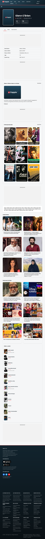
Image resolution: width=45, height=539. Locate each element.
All (5, 29)
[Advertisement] (22, 40)
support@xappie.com (6, 477)
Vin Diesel (24, 511)
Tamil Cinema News (6, 510)
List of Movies (25, 522)
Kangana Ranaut (37, 508)
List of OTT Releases (26, 521)
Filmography (14, 29)
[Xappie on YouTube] (9, 474)
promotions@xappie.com (7, 476)
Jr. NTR (24, 506)
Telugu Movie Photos (26, 496)
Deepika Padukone (37, 512)
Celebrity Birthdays (26, 527)
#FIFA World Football (37, 521)
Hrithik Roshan (25, 509)
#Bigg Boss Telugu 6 (37, 522)
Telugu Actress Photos (6, 496)
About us (34, 534)
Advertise (24, 537)
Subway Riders (34, 180)
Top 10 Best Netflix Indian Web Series (31, 339)
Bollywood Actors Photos (17, 495)
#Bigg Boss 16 (36, 523)
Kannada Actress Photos (7, 499)
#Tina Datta (36, 526)
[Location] (16, 3)
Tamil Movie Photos (26, 497)
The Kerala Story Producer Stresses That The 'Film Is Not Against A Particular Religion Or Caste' (32, 275)
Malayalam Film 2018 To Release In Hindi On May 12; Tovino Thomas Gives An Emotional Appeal (32, 254)
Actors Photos (16, 493)
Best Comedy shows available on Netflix (12, 339)
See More (39, 83)
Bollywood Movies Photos (27, 495)
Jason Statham (26, 513)
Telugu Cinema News (6, 508)
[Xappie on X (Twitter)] (6, 474)
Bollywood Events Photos (38, 495)
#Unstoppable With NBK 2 (38, 528)
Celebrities (25, 519)
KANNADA (11, 3)
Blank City (10, 161)
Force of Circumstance (21, 180)
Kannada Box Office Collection (16, 513)
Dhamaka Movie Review (17, 523)
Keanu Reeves (25, 512)
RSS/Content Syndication (27, 534)
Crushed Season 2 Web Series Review (7, 524)
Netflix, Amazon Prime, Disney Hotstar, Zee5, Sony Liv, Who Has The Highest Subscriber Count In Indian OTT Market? (32, 299)
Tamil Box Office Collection (15, 511)
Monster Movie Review (16, 527)
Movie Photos (26, 493)
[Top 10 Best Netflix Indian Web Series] (32, 330)
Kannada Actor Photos (17, 499)
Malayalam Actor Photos (17, 500)
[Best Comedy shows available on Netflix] (12, 330)
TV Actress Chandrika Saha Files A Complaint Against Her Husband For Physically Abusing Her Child (11, 275)
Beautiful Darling (21, 161)
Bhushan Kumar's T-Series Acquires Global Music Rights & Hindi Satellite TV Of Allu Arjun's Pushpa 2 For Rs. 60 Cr (32, 233)
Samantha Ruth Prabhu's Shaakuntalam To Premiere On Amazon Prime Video (12, 233)
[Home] (6, 2)
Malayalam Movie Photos (27, 500)
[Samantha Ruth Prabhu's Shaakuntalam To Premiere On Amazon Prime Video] (12, 223)
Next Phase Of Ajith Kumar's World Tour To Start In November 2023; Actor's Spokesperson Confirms (12, 254)
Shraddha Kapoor (37, 506)
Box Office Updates (26, 523)
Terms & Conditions (37, 535)
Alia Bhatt (35, 509)
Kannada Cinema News (7, 511)
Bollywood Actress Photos (7, 495)
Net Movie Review (5, 527)
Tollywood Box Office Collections (26, 526)
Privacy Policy (31, 535)
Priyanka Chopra (36, 511)
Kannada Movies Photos (27, 499)
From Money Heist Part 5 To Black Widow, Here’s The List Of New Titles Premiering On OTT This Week (12, 320)
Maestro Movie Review (6, 525)
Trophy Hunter (22, 143)
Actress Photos (6, 493)
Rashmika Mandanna (37, 505)
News (8, 29)
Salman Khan (25, 505)
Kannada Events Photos (38, 498)
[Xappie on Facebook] (4, 474)
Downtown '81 (10, 180)
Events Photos (37, 493)
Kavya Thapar (36, 513)
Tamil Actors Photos (16, 497)
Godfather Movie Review (17, 530)
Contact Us (29, 537)
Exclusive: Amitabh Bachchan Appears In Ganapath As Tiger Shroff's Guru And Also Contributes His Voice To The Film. (12, 299)
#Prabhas (35, 519)
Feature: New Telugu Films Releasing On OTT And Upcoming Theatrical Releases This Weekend (32, 320)
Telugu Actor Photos (16, 496)
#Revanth (35, 525)
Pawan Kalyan (25, 508)
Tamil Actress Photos (6, 497)
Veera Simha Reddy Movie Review (16, 520)
